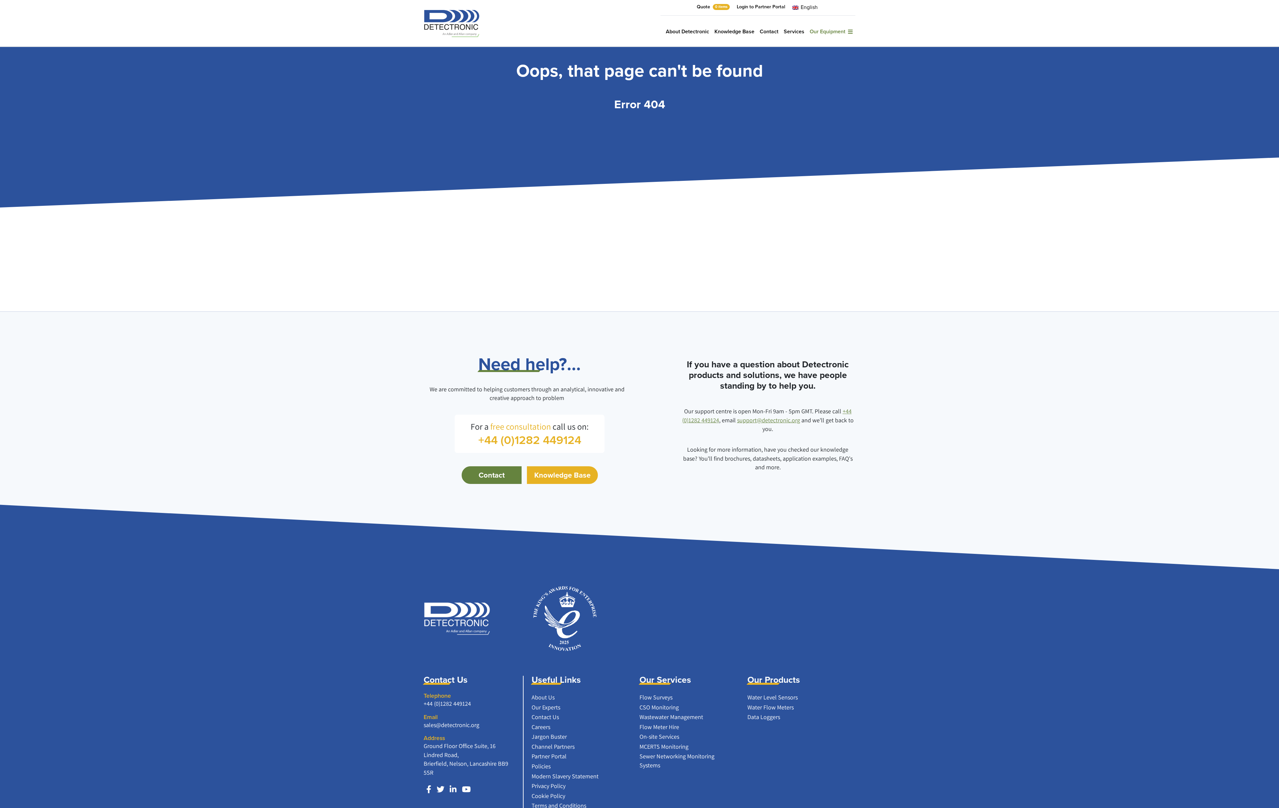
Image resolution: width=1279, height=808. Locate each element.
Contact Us (545, 717)
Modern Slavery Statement (565, 776)
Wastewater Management (671, 717)
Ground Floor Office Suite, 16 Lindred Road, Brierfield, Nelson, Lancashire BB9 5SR (466, 759)
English (808, 7)
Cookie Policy (548, 796)
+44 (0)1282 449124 (447, 703)
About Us (543, 697)
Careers (541, 727)
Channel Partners (553, 746)
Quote (712, 6)
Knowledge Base (734, 31)
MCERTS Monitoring (664, 746)
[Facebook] (429, 789)
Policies (541, 766)
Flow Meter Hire (659, 727)
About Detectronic (687, 31)
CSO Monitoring (659, 707)
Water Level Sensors (772, 697)
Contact (769, 31)
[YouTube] (466, 789)
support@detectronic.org (768, 420)
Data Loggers (763, 717)
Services (794, 31)
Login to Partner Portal (761, 6)
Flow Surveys (656, 697)
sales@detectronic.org (451, 725)
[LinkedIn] (453, 789)
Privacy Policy (549, 786)
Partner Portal (549, 756)
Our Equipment (829, 31)
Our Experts (546, 707)
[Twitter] (440, 789)
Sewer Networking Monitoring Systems (677, 760)
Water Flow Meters (770, 707)
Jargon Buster (549, 736)
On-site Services (659, 736)
